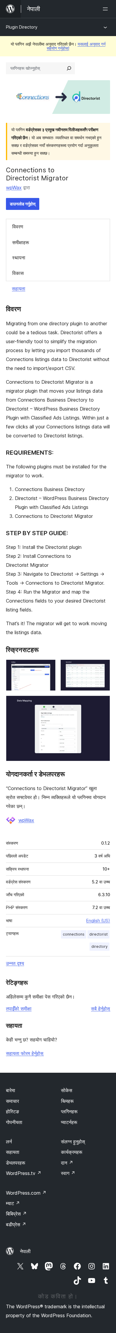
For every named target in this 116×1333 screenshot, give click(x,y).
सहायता (18, 289)
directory (99, 946)
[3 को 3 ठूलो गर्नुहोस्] (102, 704)
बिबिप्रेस (16, 1214)
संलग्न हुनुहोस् (73, 1142)
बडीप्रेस (16, 1224)
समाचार (12, 1101)
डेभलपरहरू (15, 1163)
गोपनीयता (14, 1122)
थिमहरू (67, 1101)
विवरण (17, 227)
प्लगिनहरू (69, 1111)
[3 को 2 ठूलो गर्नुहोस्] (102, 668)
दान (67, 1163)
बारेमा (10, 1090)
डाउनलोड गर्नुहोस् (22, 203)
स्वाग (68, 1173)
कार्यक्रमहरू (71, 1152)
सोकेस (66, 1090)
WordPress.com (26, 1193)
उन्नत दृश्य (15, 963)
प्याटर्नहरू (69, 1122)
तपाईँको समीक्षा (19, 1009)
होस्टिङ (12, 1111)
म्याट (13, 1203)
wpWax (14, 188)
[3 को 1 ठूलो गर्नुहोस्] (48, 668)
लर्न (9, 1142)
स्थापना (18, 258)
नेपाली (25, 1251)
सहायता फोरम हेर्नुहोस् (24, 1053)
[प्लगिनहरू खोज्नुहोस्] (69, 68)
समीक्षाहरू (20, 242)
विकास (18, 273)
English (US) (98, 920)
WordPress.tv (23, 1173)
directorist (98, 934)
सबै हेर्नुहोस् (100, 1009)
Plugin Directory (21, 27)
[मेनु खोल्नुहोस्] (106, 9)
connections (73, 934)
